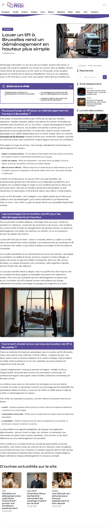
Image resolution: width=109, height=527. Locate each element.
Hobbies (55, 491)
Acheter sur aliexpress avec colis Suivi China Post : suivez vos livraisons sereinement (11, 501)
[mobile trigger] (4, 5)
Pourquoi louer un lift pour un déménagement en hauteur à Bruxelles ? (20, 93)
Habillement (32, 491)
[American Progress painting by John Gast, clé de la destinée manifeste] (81, 102)
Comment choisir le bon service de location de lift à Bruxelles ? (54, 99)
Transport (89, 88)
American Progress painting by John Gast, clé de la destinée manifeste (96, 103)
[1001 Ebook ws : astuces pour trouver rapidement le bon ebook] (62, 480)
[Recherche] (99, 5)
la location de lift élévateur (12, 136)
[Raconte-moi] (15, 5)
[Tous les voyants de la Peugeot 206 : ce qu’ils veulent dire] (81, 91)
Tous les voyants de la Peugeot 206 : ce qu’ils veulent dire (96, 92)
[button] (105, 65)
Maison (7, 29)
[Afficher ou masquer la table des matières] (51, 86)
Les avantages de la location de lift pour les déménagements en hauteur (54, 93)
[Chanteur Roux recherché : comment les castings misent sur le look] (37, 480)
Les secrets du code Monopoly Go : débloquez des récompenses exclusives (93, 125)
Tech (4, 491)
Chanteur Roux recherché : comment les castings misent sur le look (36, 498)
